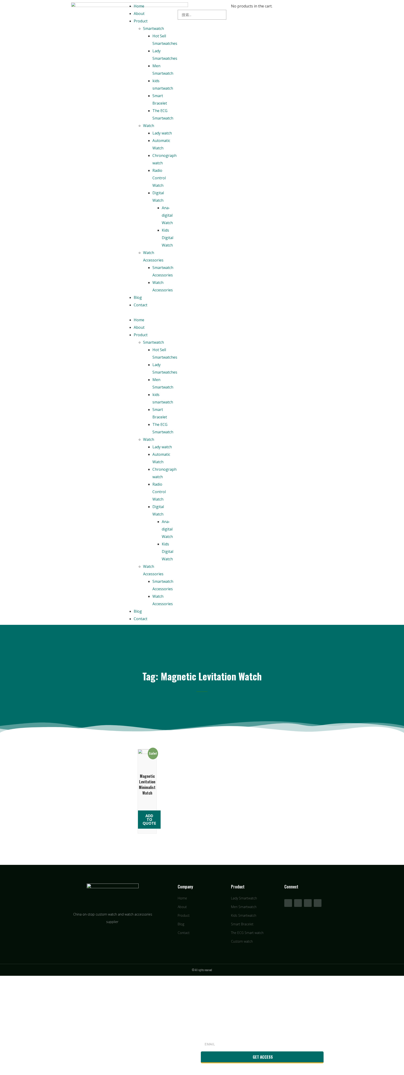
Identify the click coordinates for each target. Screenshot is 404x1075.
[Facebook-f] (288, 903)
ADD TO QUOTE (149, 819)
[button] (148, 312)
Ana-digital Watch (167, 215)
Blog (138, 297)
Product (141, 21)
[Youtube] (298, 903)
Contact (140, 305)
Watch (148, 125)
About (139, 13)
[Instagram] (317, 903)
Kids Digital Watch (167, 238)
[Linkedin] (308, 903)
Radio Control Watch (159, 178)
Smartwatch (153, 28)
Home (139, 6)
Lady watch (162, 133)
